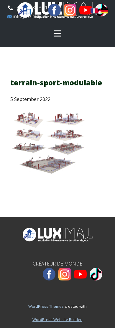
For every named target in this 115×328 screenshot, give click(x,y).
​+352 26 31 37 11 (31, 7)
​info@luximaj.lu (28, 16)
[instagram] (70, 10)
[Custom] (96, 274)
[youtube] (85, 10)
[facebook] (54, 10)
